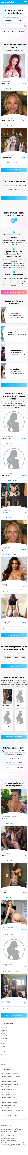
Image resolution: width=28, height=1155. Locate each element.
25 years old (9, 189)
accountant (7, 193)
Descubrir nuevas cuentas (14, 737)
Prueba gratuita (18, 767)
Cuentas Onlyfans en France (8, 1089)
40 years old (18, 189)
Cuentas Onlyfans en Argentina (9, 1084)
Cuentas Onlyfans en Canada (9, 1079)
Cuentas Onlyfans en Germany (9, 1092)
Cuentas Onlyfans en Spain (8, 1100)
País (20, 763)
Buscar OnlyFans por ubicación (14, 385)
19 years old (14, 185)
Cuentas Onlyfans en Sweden (9, 1102)
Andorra (17, 661)
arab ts (3, 1064)
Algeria (10, 661)
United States (18, 654)
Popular (7, 767)
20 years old (22, 185)
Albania (4, 661)
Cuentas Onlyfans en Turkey (8, 1108)
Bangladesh (9, 654)
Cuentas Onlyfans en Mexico (8, 1105)
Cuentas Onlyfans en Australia (9, 1087)
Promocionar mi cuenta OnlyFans (14, 292)
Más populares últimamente (14, 1015)
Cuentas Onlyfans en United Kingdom (11, 1076)
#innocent (10, 35)
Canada (23, 657)
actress (15, 193)
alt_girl (3, 1051)
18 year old (5, 185)
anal (2, 1057)
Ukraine (16, 657)
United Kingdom (7, 657)
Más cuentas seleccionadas (14, 170)
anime (2, 1059)
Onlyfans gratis (10, 763)
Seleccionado (14, 772)
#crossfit (6, 31)
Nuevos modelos (14, 758)
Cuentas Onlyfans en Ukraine (8, 1081)
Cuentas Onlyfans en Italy (8, 1097)
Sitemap (3, 1149)
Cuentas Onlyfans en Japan (8, 1094)
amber (3, 1054)
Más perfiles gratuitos (14, 635)
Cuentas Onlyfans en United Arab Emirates (12, 1110)
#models (21, 31)
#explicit (18, 35)
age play (22, 193)
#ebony (14, 31)
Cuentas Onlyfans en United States (10, 1073)
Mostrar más (14, 198)
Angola (24, 661)
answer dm (4, 1062)
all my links (4, 1049)
